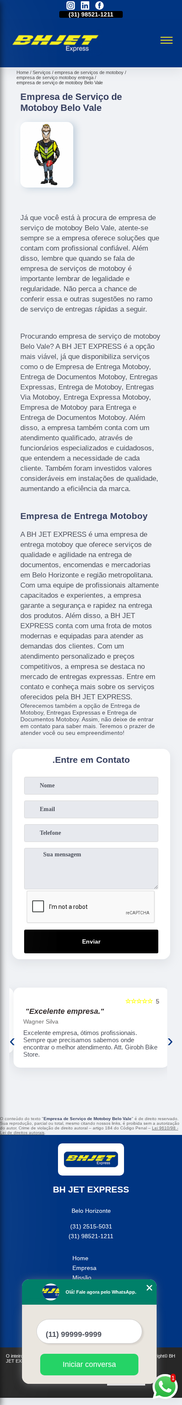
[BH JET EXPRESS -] (55, 58)
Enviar (91, 941)
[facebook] (99, 6)
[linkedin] (85, 6)
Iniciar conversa (89, 1364)
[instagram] (70, 6)
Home (80, 1258)
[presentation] (12, 1040)
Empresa (84, 1267)
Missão (81, 1277)
